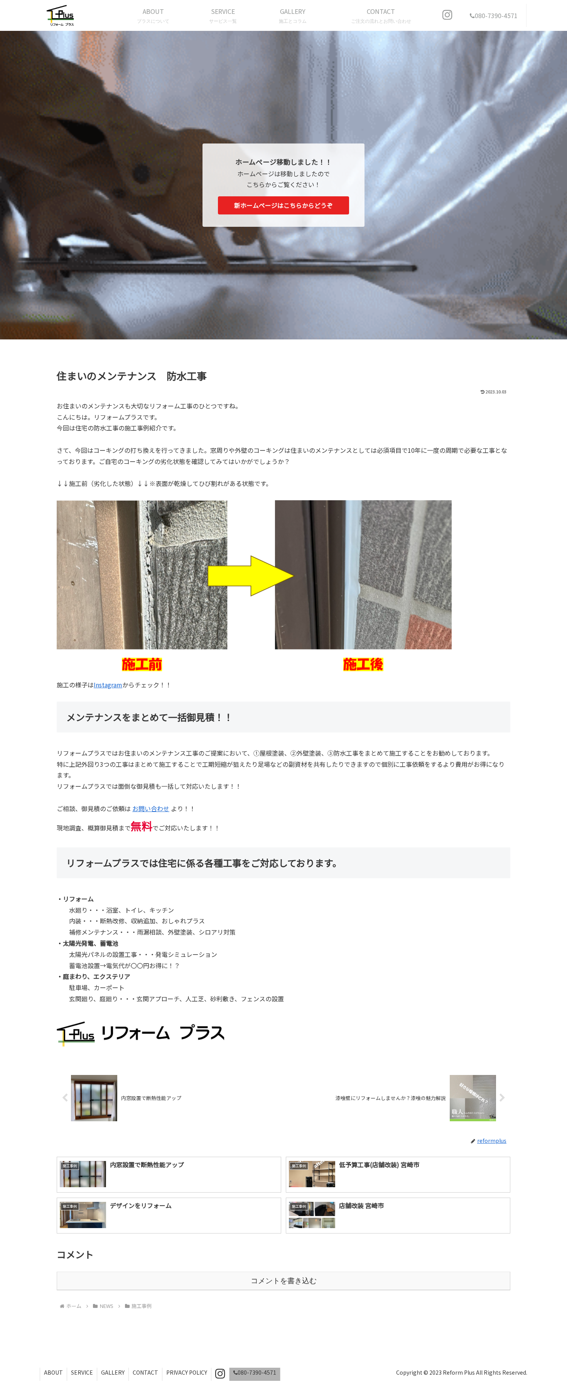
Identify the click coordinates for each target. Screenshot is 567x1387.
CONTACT (145, 1372)
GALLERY (113, 1372)
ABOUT (53, 1372)
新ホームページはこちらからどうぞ (283, 205)
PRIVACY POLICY (186, 1372)
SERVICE (82, 1372)
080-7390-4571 (257, 1372)
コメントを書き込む (284, 1281)
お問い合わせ (150, 808)
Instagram (108, 684)
